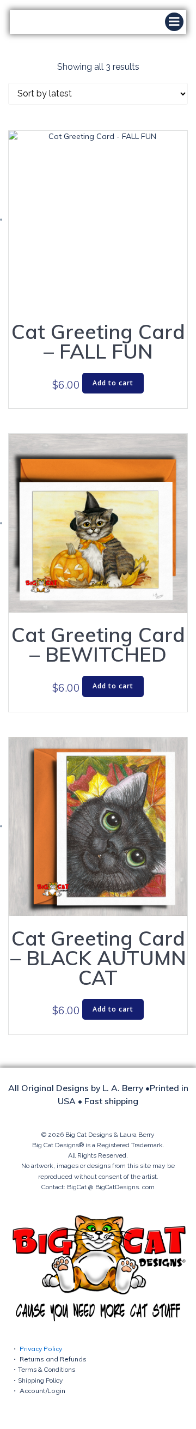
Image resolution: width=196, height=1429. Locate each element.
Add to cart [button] (113, 382)
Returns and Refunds (53, 1359)
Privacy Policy (41, 1349)
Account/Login (42, 1390)
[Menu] (174, 22)
